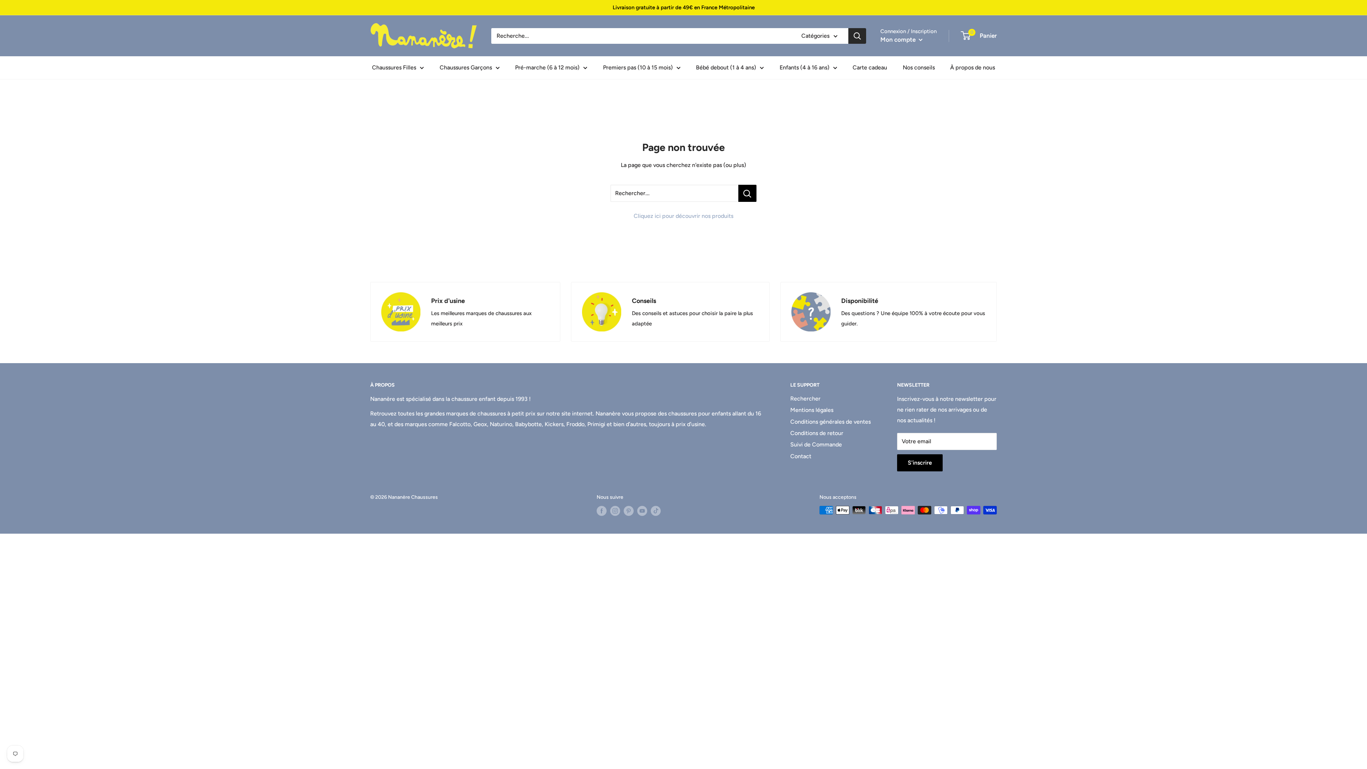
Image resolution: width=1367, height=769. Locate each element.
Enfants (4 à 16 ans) (804, 67)
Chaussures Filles (394, 67)
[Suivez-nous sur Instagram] (615, 511)
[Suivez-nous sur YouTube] (642, 511)
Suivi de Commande (816, 444)
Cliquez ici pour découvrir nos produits (683, 216)
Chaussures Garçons (466, 67)
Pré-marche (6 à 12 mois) (547, 67)
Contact (800, 456)
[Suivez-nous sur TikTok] (656, 511)
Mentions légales (811, 410)
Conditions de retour (816, 433)
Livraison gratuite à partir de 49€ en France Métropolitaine (684, 7)
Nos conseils (919, 67)
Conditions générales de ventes (830, 421)
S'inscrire (920, 462)
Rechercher (805, 398)
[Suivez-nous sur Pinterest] (629, 511)
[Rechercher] (857, 36)
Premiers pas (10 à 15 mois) (638, 67)
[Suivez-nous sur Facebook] (602, 511)
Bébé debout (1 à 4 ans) (726, 67)
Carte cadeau (870, 67)
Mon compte (898, 39)
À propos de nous (972, 67)
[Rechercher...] (747, 193)
